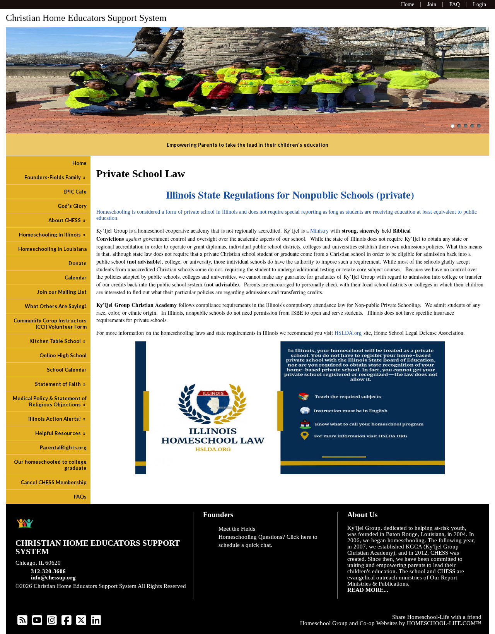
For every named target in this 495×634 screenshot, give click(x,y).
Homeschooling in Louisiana (52, 249)
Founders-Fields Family (55, 177)
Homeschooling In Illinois (53, 234)
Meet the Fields (236, 529)
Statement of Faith (61, 384)
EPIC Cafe (75, 191)
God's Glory (72, 206)
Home (79, 163)
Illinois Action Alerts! (57, 419)
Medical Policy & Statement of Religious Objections (50, 401)
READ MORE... (367, 590)
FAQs (80, 496)
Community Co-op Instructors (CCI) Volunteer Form (50, 323)
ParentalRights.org (63, 447)
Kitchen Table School (58, 341)
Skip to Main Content (47, 592)
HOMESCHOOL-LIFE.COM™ (444, 623)
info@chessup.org (53, 577)
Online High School (63, 355)
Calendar (76, 277)
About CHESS (67, 220)
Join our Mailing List (62, 292)
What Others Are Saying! (56, 306)
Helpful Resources (61, 433)
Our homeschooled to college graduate (50, 465)
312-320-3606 (48, 571)
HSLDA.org (347, 333)
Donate (77, 263)
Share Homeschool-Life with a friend (436, 617)
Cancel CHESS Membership (53, 482)
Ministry (319, 231)
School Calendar (67, 370)
